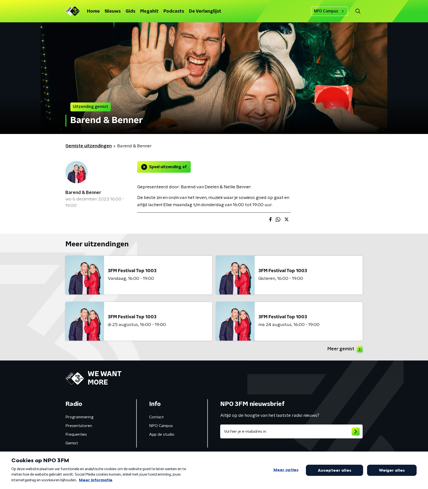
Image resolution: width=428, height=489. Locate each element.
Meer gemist (340, 349)
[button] (358, 11)
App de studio (161, 434)
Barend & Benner (83, 193)
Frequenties (76, 434)
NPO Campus (326, 11)
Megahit (149, 11)
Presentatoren (78, 426)
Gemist (71, 443)
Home (93, 11)
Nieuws (113, 11)
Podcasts (173, 11)
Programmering (79, 417)
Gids (130, 11)
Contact (156, 417)
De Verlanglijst (205, 11)
